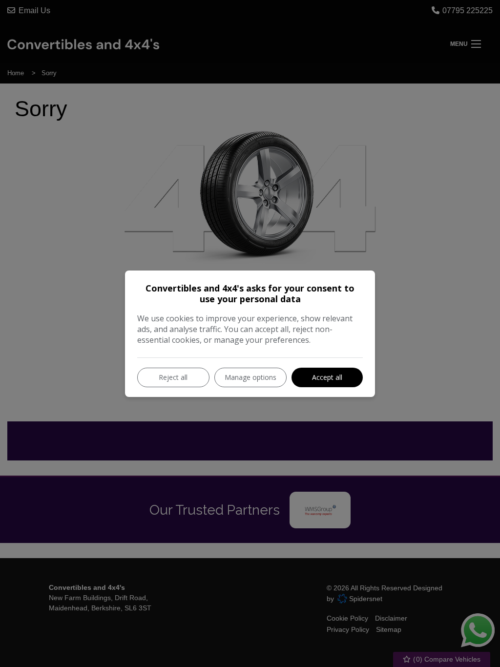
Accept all (327, 377)
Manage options (250, 377)
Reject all (173, 377)
